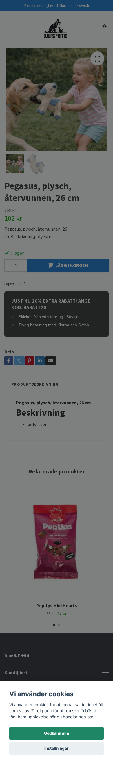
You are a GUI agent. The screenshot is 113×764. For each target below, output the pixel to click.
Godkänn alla (56, 733)
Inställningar (56, 748)
